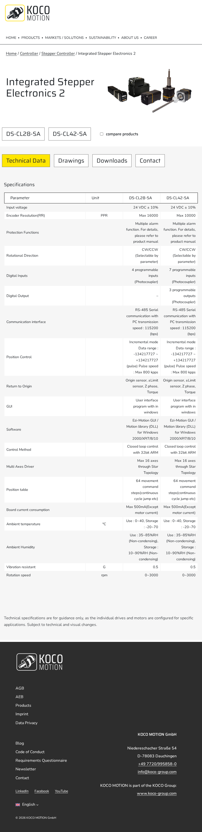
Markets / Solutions (64, 37)
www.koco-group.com (157, 793)
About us (130, 37)
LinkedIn (22, 791)
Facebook (41, 791)
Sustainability (102, 37)
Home (11, 37)
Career (150, 37)
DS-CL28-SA (23, 134)
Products (30, 37)
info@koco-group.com (157, 772)
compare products (122, 134)
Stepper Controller (58, 53)
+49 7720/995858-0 (157, 764)
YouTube (61, 791)
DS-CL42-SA (70, 134)
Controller (29, 53)
